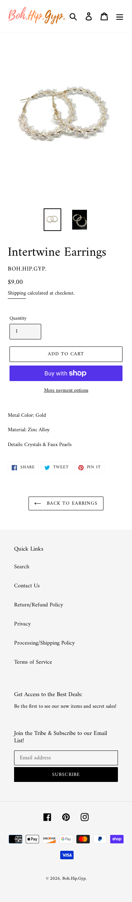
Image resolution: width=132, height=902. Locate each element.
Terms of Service (33, 662)
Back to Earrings (71, 503)
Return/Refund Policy (38, 605)
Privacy (22, 624)
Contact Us (27, 586)
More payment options (66, 390)
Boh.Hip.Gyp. (74, 878)
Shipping (17, 293)
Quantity (18, 318)
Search (21, 567)
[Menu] (119, 16)
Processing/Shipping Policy (44, 643)
